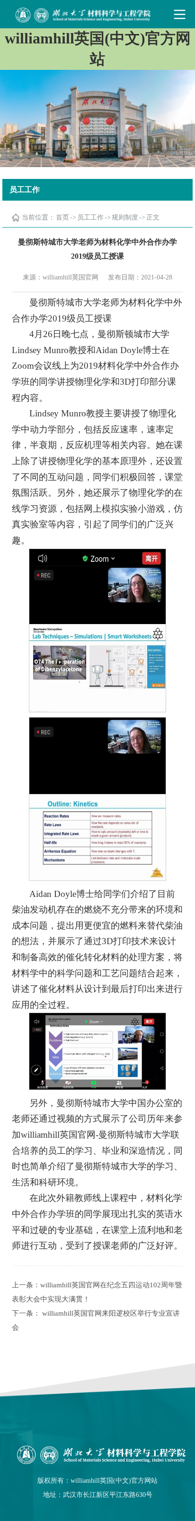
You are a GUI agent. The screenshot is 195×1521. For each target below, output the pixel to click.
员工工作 (90, 217)
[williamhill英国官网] (97, 14)
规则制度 (125, 217)
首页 (62, 217)
